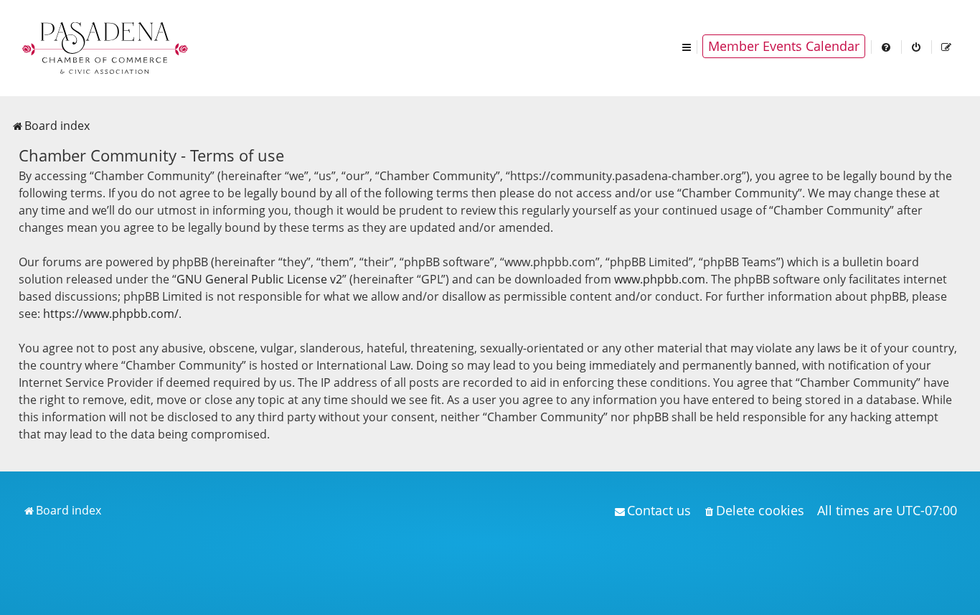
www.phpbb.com (659, 279)
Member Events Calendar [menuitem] (783, 46)
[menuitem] (886, 46)
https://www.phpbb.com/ (111, 313)
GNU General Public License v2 (259, 279)
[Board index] (106, 46)
